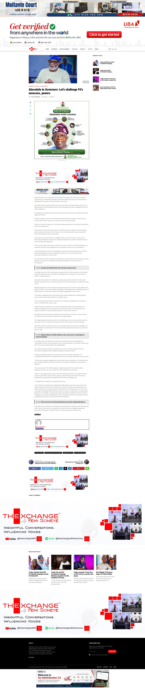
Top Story (36, 86)
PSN (66, 666)
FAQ (111, 666)
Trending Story (44, 86)
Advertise (105, 666)
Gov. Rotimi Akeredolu (80, 452)
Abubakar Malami (39, 452)
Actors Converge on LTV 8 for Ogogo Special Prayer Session (108, 87)
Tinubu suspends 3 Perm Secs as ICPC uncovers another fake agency (108, 80)
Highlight (31, 86)
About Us (99, 666)
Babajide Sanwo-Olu (68, 452)
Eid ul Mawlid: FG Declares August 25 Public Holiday (104, 573)
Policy (114, 666)
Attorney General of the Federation (53, 452)
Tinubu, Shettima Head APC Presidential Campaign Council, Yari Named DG (107, 63)
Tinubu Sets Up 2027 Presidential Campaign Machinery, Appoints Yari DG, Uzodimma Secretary (107, 73)
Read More (31, 657)
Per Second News (35, 96)
